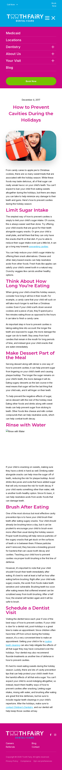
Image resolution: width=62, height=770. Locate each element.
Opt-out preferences (42, 761)
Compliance (25, 761)
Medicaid (13, 33)
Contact (35, 747)
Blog (9, 67)
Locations (13, 40)
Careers (10, 743)
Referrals (10, 747)
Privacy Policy (12, 761)
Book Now (31, 81)
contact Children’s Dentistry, (19, 707)
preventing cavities (38, 246)
